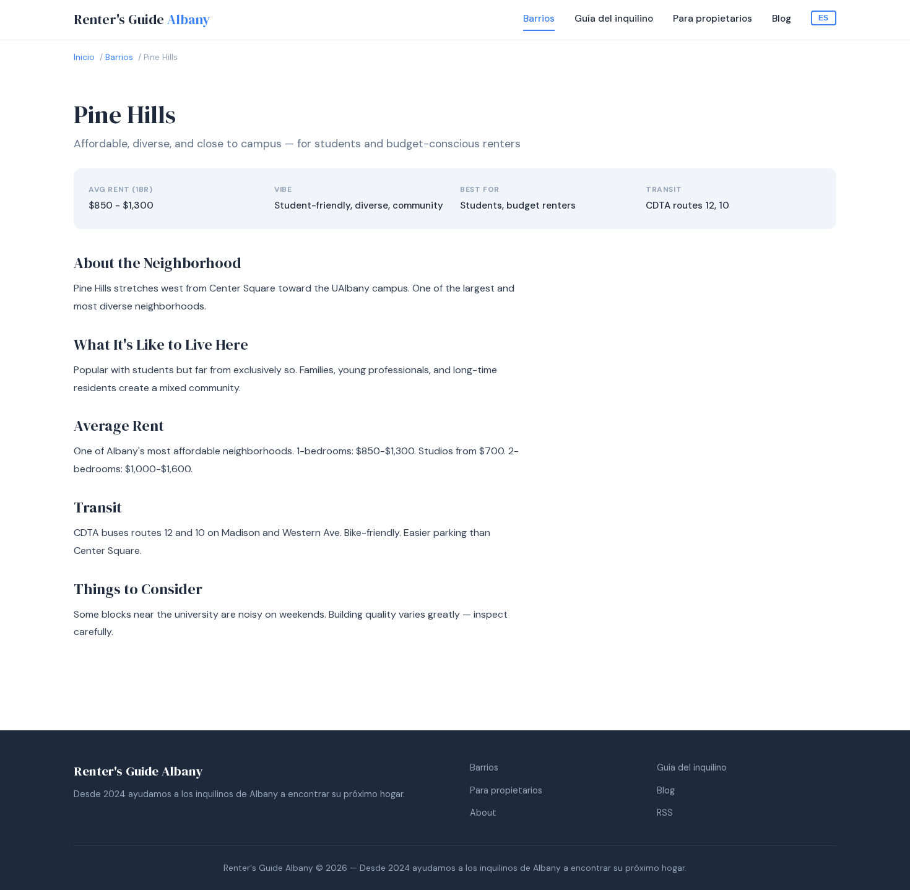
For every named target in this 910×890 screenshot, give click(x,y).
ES (823, 18)
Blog (781, 18)
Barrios (539, 18)
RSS (665, 812)
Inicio (84, 57)
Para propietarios (712, 18)
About (483, 812)
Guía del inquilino (613, 18)
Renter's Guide (142, 19)
